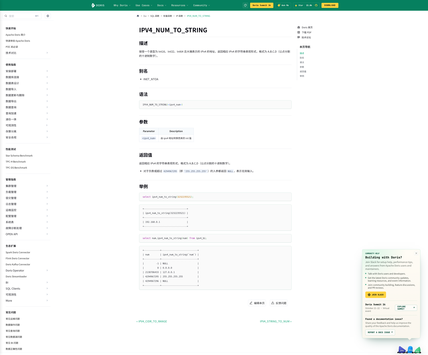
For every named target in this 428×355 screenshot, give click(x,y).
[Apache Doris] (98, 5)
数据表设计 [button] (12, 83)
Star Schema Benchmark (19, 155)
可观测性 (11, 125)
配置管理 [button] (11, 216)
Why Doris (121, 5)
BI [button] (7, 282)
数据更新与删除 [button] (15, 95)
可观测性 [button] (11, 294)
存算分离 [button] (11, 131)
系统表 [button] (10, 222)
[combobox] (22, 16)
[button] (48, 16)
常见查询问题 (13, 330)
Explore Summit (406, 307)
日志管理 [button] (11, 204)
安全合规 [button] (11, 137)
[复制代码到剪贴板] (287, 104)
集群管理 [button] (11, 186)
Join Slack (378, 294)
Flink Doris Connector (17, 258)
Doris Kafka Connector (18, 264)
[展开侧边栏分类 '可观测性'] (46, 125)
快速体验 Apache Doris (18, 40)
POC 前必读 (12, 46)
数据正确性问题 (14, 348)
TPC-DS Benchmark (16, 167)
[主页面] (137, 16)
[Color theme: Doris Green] (245, 5)
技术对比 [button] (11, 53)
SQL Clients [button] (13, 288)
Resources (178, 5)
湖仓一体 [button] (11, 119)
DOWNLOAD (329, 5)
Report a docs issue (380, 332)
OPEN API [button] (12, 234)
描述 (302, 53)
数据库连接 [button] (12, 77)
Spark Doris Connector (18, 252)
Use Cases (143, 5)
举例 (302, 75)
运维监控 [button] (11, 210)
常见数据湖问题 (14, 336)
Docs (160, 5)
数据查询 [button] (11, 107)
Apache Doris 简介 (15, 34)
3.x (144, 15)
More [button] (9, 300)
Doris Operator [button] (15, 270)
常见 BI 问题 (12, 342)
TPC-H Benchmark (16, 161)
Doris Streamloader (16, 276)
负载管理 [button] (11, 192)
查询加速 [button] (11, 113)
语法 (302, 62)
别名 (302, 57)
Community (200, 5)
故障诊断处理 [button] (14, 228)
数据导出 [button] (11, 101)
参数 (302, 66)
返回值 (303, 71)
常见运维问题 (13, 318)
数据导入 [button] (11, 89)
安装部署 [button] (11, 71)
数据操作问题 (13, 324)
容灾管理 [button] (11, 198)
